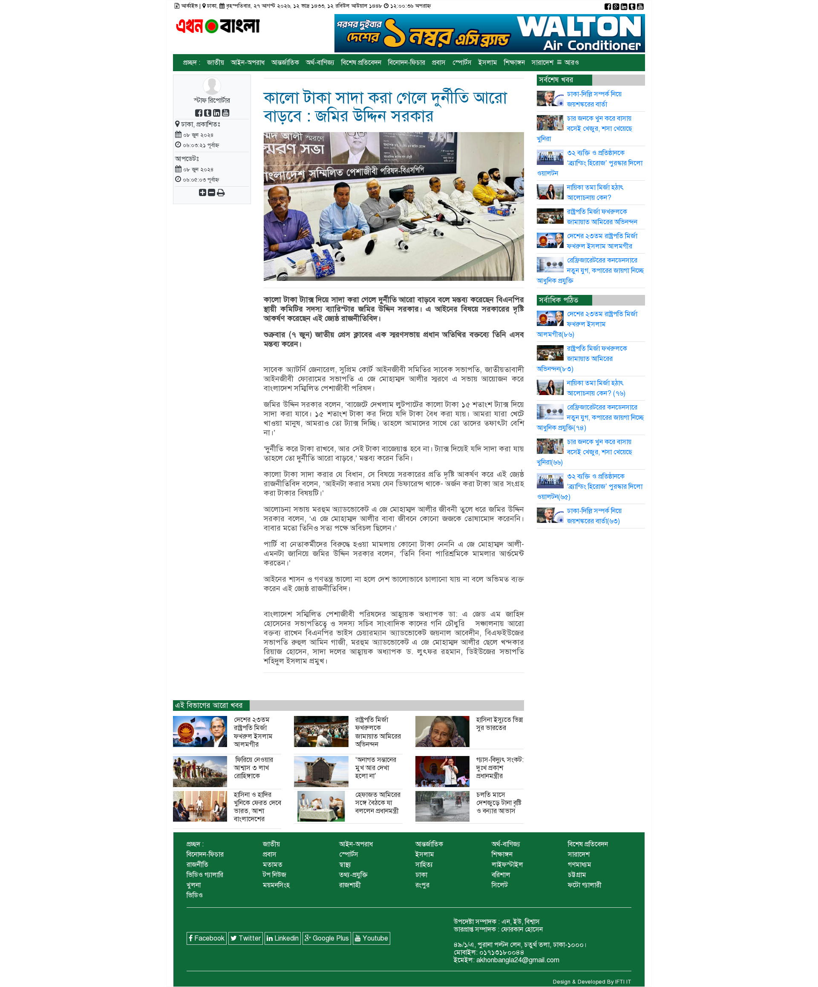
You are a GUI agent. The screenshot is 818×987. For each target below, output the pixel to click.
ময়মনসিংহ (276, 885)
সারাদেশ (542, 62)
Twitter (249, 938)
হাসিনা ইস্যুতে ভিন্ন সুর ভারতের (499, 724)
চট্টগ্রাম (577, 875)
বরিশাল (501, 875)
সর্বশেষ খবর (556, 79)
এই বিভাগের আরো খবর (209, 705)
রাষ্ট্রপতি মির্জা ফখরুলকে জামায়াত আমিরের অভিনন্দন (378, 732)
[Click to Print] (221, 193)
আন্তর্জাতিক (285, 62)
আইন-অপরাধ (248, 62)
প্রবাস (439, 62)
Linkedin (286, 938)
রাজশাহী (350, 885)
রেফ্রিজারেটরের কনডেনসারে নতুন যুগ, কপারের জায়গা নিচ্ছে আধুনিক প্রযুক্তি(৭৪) (590, 417)
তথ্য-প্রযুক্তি (353, 875)
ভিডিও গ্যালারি (205, 875)
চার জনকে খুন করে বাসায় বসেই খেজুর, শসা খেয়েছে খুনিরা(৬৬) (585, 452)
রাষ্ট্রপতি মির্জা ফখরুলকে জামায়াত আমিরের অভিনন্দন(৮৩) (582, 358)
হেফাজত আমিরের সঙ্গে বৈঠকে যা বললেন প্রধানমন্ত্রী (377, 803)
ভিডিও (195, 895)
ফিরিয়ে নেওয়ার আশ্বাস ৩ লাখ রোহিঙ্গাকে (253, 768)
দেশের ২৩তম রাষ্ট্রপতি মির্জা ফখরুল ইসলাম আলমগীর (253, 732)
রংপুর (422, 885)
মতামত (272, 864)
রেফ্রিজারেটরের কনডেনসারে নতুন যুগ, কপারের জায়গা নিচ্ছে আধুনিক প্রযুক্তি (590, 270)
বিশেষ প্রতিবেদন (361, 62)
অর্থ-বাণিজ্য (320, 62)
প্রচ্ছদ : (191, 62)
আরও (568, 62)
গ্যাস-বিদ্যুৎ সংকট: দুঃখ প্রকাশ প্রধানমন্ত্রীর (500, 768)
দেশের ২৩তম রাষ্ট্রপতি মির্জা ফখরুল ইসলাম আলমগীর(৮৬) (587, 324)
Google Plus (330, 938)
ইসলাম (487, 62)
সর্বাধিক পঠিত (558, 300)
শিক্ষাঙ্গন (514, 62)
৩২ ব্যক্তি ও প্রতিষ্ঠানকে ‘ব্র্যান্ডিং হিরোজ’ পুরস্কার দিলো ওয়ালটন (590, 163)
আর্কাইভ (189, 6)
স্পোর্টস (462, 62)
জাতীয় (215, 62)
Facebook (209, 938)
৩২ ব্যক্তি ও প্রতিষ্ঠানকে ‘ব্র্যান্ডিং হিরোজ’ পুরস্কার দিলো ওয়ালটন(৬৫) (590, 486)
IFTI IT (623, 981)
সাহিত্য (424, 864)
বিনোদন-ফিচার (406, 62)
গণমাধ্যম (579, 864)
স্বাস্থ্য (345, 864)
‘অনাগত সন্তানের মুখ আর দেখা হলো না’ (375, 768)
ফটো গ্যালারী (585, 885)
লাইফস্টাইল (507, 864)
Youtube (374, 938)
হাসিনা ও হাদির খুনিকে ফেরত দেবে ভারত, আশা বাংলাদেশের (257, 807)
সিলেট (500, 885)
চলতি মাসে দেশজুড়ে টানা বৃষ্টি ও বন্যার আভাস (498, 803)
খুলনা (194, 885)
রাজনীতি (197, 864)
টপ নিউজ (274, 875)
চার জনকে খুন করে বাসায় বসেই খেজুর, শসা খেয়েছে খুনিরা (585, 128)
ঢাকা (421, 875)
